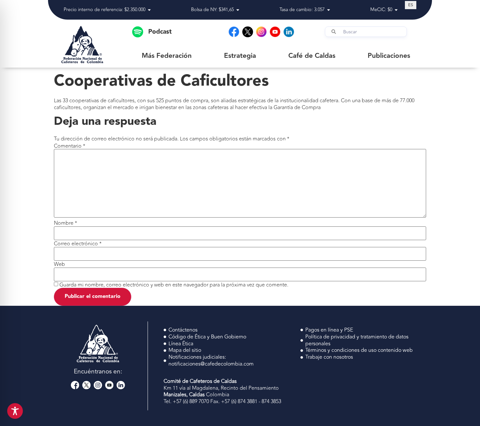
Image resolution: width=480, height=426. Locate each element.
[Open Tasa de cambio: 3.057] (328, 10)
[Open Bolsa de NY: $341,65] (237, 10)
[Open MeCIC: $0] (396, 10)
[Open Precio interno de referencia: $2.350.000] (149, 10)
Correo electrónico (78, 243)
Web (59, 264)
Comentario (69, 146)
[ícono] (247, 31)
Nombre (65, 223)
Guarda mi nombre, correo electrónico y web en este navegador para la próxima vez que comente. (173, 284)
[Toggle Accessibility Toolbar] (15, 410)
